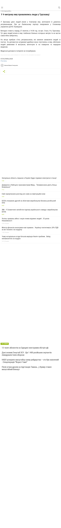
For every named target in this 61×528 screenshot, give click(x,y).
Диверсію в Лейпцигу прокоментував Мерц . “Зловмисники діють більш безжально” (29, 186)
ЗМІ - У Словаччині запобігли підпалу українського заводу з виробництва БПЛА (30, 211)
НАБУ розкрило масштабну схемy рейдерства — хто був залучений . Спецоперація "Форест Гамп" (30, 360)
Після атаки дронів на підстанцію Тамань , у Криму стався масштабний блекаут (26, 368)
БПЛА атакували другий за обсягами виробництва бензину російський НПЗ (29, 202)
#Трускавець (4, 61)
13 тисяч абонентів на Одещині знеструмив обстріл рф (25, 348)
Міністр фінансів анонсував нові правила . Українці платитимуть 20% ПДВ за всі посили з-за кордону (30, 229)
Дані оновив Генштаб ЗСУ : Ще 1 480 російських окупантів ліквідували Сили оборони (27, 353)
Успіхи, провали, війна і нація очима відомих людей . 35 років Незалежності (25, 220)
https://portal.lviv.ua (7, 58)
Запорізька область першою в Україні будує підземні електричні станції (29, 178)
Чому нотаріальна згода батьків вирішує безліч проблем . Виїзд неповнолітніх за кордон (26, 237)
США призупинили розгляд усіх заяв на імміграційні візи (23, 194)
